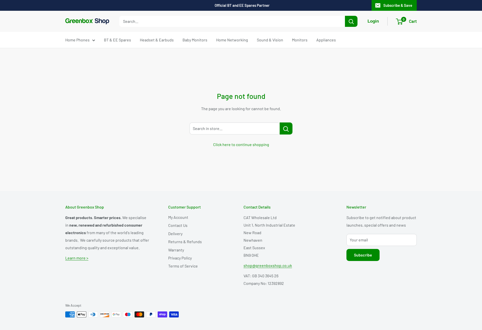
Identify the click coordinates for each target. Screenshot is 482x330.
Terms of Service (183, 265)
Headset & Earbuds (157, 39)
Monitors (300, 39)
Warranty (176, 249)
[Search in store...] (286, 128)
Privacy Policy (180, 257)
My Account (178, 217)
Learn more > (76, 257)
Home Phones (77, 39)
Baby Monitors (195, 39)
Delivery (175, 233)
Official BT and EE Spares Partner (242, 5)
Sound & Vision (270, 39)
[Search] (351, 21)
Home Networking (232, 39)
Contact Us (178, 225)
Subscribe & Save (397, 5)
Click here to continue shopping (241, 144)
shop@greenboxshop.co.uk (268, 265)
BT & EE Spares (117, 39)
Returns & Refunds (185, 241)
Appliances (326, 39)
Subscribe (363, 254)
